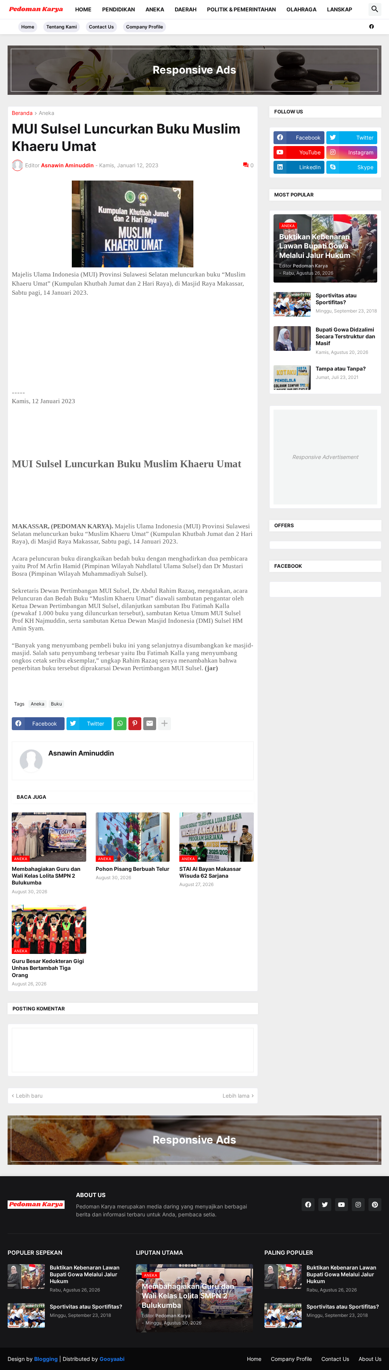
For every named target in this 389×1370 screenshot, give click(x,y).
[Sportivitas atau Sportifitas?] (292, 304)
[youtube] (341, 1204)
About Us (370, 1359)
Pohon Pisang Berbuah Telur (132, 869)
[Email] (149, 723)
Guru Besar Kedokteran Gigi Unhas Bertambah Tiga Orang (48, 968)
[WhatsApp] (120, 723)
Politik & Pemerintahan (241, 9)
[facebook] (371, 26)
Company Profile (144, 27)
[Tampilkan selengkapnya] (164, 723)
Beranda (22, 113)
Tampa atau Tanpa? (341, 368)
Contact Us (101, 27)
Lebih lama (236, 1095)
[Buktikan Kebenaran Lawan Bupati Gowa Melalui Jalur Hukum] (26, 1276)
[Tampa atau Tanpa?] (292, 377)
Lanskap (339, 9)
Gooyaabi (112, 1359)
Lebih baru (29, 1095)
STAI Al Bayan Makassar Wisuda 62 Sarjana (210, 872)
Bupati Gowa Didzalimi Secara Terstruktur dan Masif (345, 336)
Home (83, 9)
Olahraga (301, 9)
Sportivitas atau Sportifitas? (336, 298)
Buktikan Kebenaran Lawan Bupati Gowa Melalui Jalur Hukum (85, 1274)
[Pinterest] (134, 723)
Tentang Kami (61, 27)
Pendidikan (118, 9)
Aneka (154, 9)
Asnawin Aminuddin (81, 753)
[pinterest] (374, 1204)
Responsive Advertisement (325, 457)
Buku (56, 704)
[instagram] (358, 1204)
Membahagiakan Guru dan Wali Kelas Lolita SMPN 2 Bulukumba (46, 876)
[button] (374, 9)
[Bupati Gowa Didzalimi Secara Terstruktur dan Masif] (292, 338)
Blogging (46, 1359)
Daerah (185, 9)
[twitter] (324, 1204)
